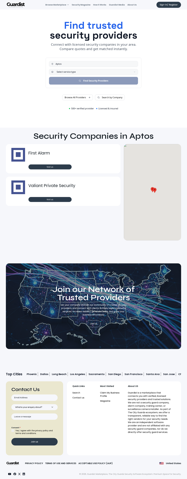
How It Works (99, 4)
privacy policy (41, 430)
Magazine (105, 401)
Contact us (78, 397)
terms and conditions (25, 433)
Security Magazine (81, 4)
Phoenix (32, 374)
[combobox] (34, 407)
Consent (16, 427)
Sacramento (97, 374)
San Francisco (134, 374)
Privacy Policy (34, 463)
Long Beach (59, 374)
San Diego (114, 374)
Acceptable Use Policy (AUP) (95, 463)
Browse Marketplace (55, 4)
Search (76, 392)
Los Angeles (77, 374)
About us (132, 4)
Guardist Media (117, 4)
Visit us (50, 167)
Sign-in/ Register (169, 4)
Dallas (44, 374)
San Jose (169, 374)
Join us (93, 323)
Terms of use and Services (60, 463)
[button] (152, 189)
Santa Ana (153, 374)
